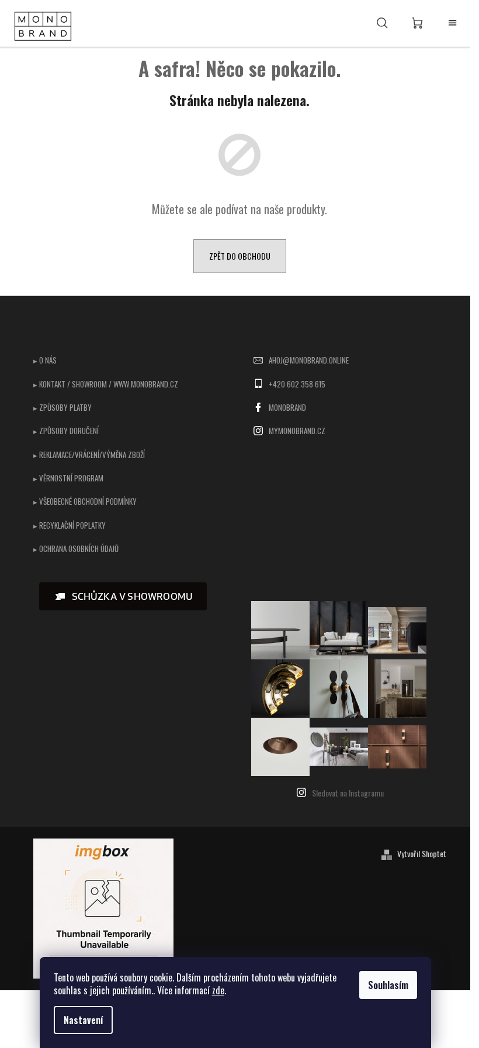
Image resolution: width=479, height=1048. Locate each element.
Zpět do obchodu (239, 256)
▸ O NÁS (45, 360)
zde (218, 990)
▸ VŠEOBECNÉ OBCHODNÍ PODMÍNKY (85, 501)
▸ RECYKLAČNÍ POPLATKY (69, 525)
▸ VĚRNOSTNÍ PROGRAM (68, 478)
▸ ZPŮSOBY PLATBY (62, 407)
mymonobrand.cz (297, 430)
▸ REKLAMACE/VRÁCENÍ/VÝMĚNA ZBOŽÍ (89, 454)
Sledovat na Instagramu (348, 793)
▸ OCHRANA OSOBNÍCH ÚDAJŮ (76, 548)
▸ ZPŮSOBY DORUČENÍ (66, 430)
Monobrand (287, 407)
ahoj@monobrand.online (309, 360)
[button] (123, 596)
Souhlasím (388, 985)
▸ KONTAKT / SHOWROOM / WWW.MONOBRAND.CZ (105, 384)
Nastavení (83, 1020)
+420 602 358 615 (297, 384)
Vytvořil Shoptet (421, 853)
